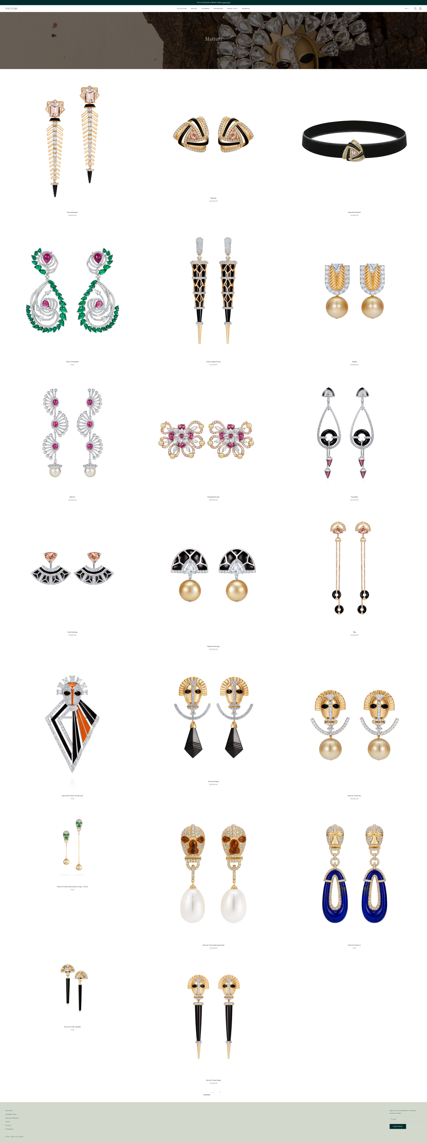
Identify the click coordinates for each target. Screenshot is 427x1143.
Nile (354, 632)
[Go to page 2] (220, 1092)
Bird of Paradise (72, 362)
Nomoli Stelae (213, 781)
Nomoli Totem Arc (354, 796)
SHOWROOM (246, 8)
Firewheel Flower (213, 497)
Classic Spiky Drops (213, 362)
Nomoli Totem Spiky (213, 1080)
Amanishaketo (72, 212)
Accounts (9, 1110)
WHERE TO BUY (232, 8)
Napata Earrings (213, 646)
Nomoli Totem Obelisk (72, 1027)
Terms (7, 1122)
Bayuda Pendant (354, 212)
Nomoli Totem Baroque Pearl (213, 945)
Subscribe (398, 1126)
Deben (354, 362)
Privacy (8, 1125)
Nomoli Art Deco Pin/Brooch (72, 796)
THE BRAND (205, 8)
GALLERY (194, 8)
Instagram (9, 1129)
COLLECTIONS (182, 8)
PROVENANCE (218, 8)
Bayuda (213, 198)
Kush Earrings (72, 632)
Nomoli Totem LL (354, 945)
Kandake (354, 497)
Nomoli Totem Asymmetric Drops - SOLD (72, 887)
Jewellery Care (10, 1114)
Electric (72, 497)
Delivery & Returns (12, 1118)
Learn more (226, 2)
